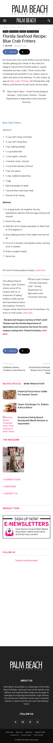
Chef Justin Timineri (19, 81)
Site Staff (8, 46)
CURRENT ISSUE (12, 479)
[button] (4, 20)
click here (40, 270)
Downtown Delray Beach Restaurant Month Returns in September (33, 420)
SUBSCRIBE (10, 486)
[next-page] (8, 430)
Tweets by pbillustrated (26, 560)
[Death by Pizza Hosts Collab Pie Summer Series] (9, 394)
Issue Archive (26, 735)
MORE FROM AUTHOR (34, 383)
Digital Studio (40, 732)
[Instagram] (23, 722)
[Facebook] (15, 722)
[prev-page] (4, 430)
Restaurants (21, 27)
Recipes (22, 31)
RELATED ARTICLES (12, 383)
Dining (12, 27)
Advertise (28, 732)
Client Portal (38, 735)
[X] (37, 722)
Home (5, 27)
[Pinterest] (30, 722)
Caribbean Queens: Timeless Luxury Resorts (14, 368)
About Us (19, 732)
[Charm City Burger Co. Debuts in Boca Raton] (9, 407)
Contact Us (14, 735)
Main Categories (32, 31)
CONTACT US (11, 493)
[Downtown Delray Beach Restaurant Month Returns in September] (9, 428)
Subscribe (9, 732)
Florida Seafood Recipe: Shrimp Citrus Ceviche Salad (39, 370)
